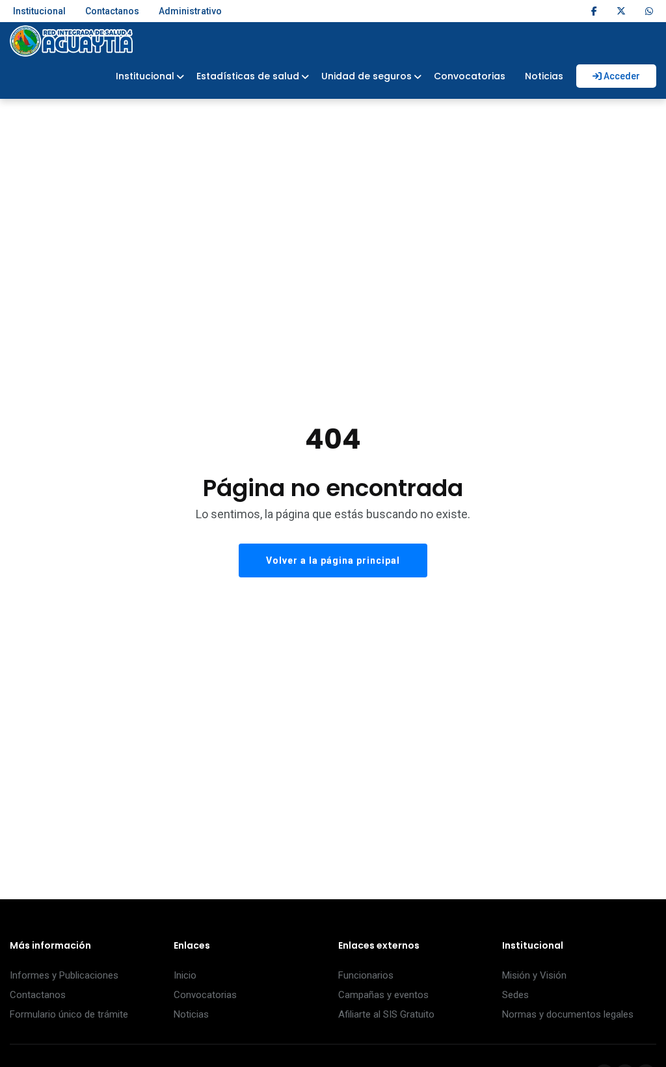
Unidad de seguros (366, 76)
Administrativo (190, 11)
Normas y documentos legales (567, 1014)
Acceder (621, 76)
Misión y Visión (534, 975)
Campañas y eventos (383, 995)
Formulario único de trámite (69, 1014)
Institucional (39, 11)
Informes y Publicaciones (64, 975)
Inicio (185, 975)
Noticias (544, 76)
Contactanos (112, 11)
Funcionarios (365, 975)
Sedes (515, 995)
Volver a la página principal (333, 560)
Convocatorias (469, 76)
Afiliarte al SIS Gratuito (386, 1014)
